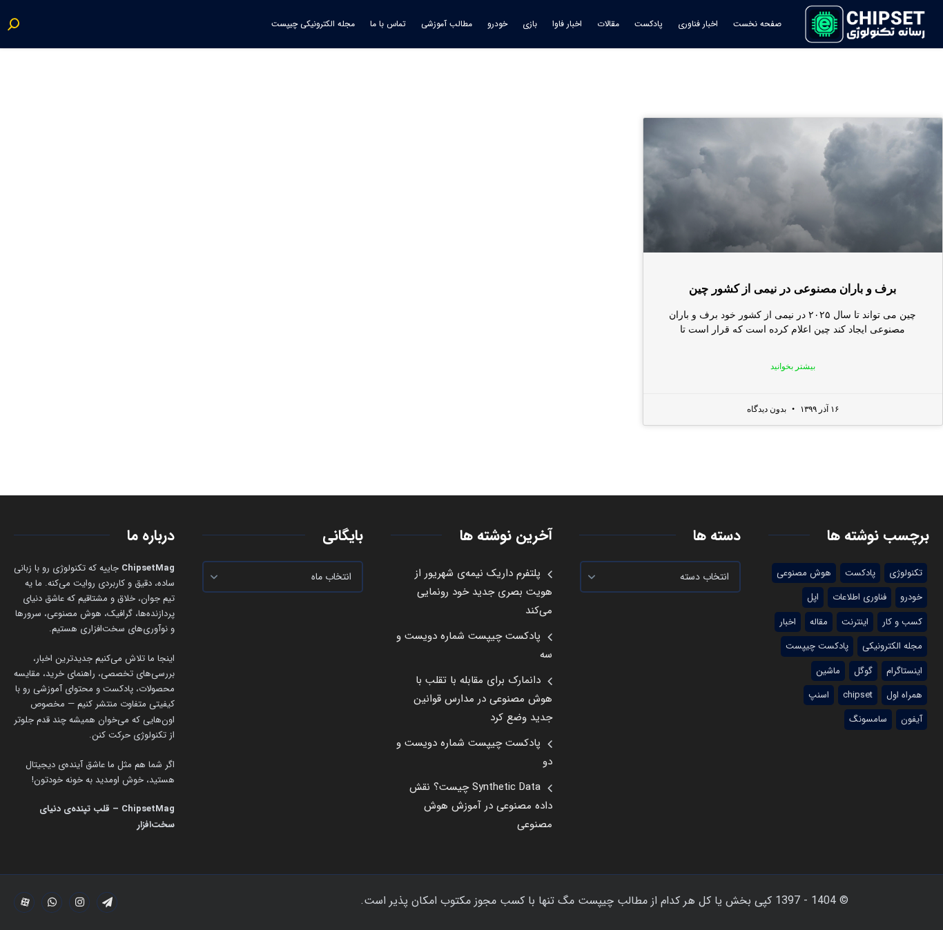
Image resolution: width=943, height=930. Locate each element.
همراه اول (904, 695)
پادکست (648, 23)
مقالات (608, 23)
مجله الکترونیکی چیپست (313, 23)
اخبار (787, 622)
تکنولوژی (905, 573)
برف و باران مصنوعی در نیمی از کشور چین (793, 288)
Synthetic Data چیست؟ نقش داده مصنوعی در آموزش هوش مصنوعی (480, 806)
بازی (530, 23)
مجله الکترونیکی (892, 646)
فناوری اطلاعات (859, 597)
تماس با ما (388, 23)
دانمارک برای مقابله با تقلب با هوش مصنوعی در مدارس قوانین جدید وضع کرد (483, 699)
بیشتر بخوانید (792, 366)
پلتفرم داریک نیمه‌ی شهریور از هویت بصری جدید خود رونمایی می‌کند (483, 592)
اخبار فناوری (698, 23)
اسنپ (818, 695)
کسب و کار (902, 622)
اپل (813, 597)
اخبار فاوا (567, 23)
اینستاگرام (904, 671)
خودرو (497, 23)
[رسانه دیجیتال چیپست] (866, 24)
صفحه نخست (757, 23)
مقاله (819, 622)
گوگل (863, 671)
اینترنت (855, 622)
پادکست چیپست (817, 646)
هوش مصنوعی (804, 573)
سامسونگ (868, 719)
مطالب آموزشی (446, 23)
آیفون (911, 719)
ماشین (828, 671)
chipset (858, 695)
